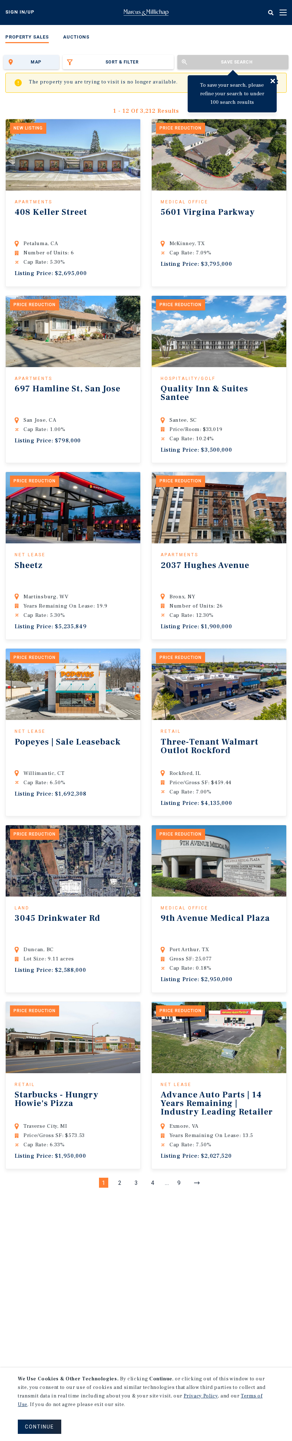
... (167, 1182)
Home (146, 12)
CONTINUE (39, 1427)
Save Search (236, 62)
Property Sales (27, 37)
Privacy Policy (201, 1396)
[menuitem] (27, 38)
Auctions (76, 37)
